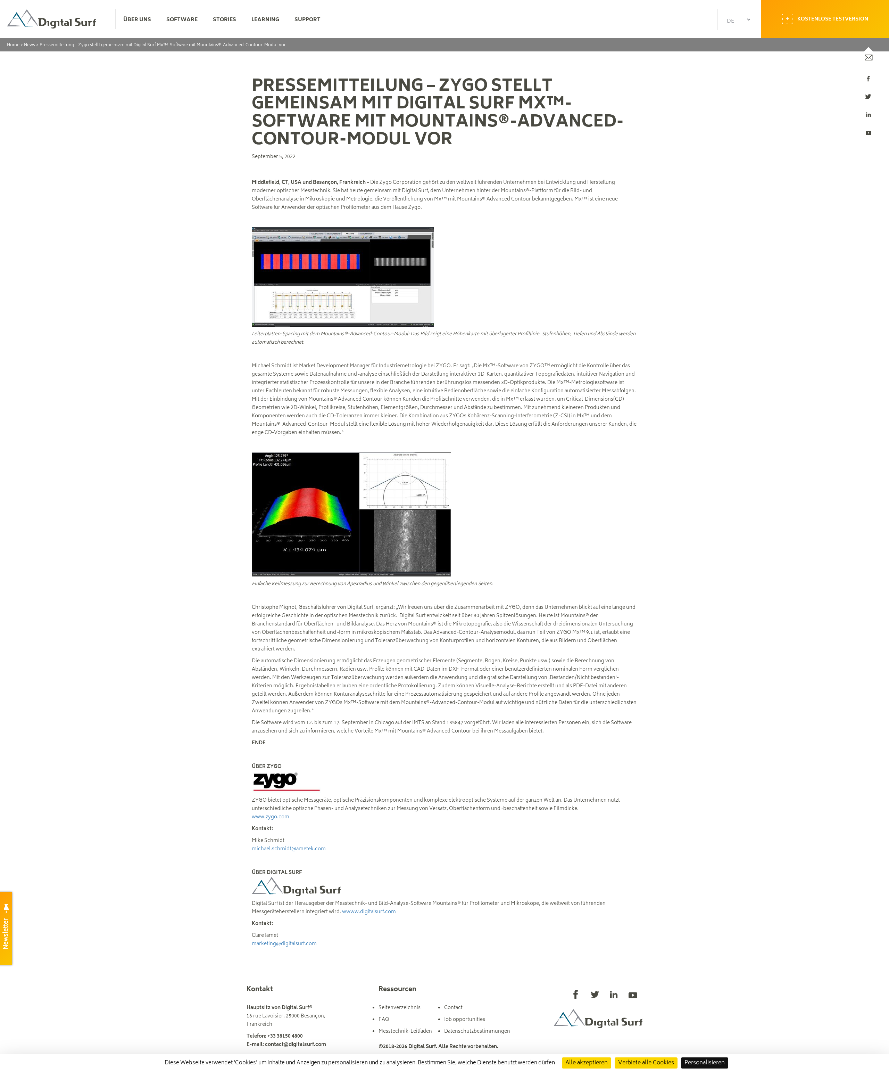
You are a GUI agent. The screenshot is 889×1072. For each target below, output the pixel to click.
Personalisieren (704, 1063)
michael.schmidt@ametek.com (289, 849)
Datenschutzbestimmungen (477, 1031)
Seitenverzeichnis (400, 1008)
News (29, 45)
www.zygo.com (270, 817)
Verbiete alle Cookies (646, 1063)
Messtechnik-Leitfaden (405, 1031)
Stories (224, 20)
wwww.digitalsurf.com (369, 912)
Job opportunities (464, 1019)
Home (13, 45)
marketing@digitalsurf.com (284, 944)
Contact (453, 1008)
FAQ (384, 1019)
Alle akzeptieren (586, 1063)
